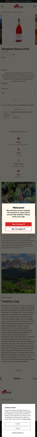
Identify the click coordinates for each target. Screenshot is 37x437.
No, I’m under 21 (18, 229)
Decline (18, 428)
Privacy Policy (27, 419)
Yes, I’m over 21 (18, 224)
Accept (18, 424)
